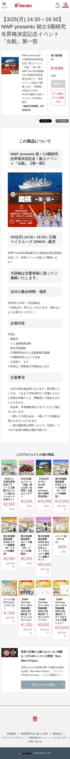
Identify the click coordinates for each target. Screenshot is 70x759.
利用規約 (11, 733)
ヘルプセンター (59, 737)
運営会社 (57, 733)
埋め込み (63, 121)
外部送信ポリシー (38, 737)
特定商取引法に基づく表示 (34, 733)
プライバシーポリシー (12, 737)
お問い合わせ (35, 741)
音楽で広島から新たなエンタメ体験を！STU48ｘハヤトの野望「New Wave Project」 (42, 656)
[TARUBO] (23, 5)
